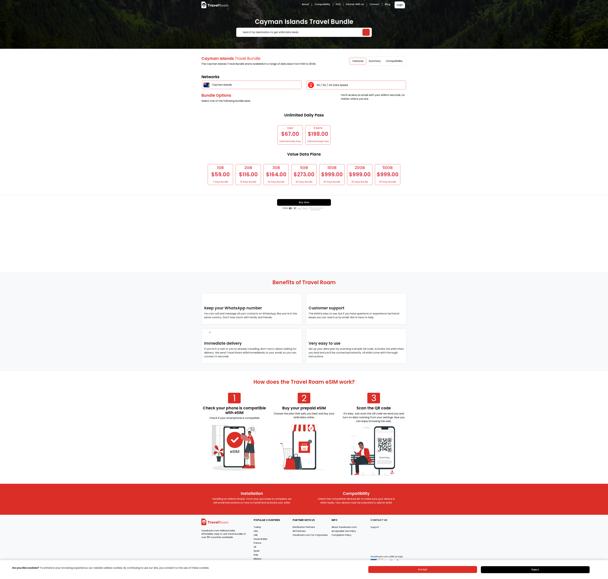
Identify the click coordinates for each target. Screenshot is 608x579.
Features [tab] (358, 61)
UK (255, 546)
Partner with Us (355, 4)
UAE (256, 535)
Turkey (257, 527)
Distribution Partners (304, 527)
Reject (535, 569)
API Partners (299, 531)
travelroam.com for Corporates (310, 535)
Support (374, 527)
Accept (422, 569)
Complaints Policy (341, 535)
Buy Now (304, 202)
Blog (387, 4)
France (257, 543)
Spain (257, 550)
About (305, 4)
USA (256, 531)
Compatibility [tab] (394, 61)
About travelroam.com (344, 527)
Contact (374, 4)
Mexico (257, 558)
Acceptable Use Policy (344, 531)
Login (400, 5)
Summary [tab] (375, 61)
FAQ (338, 4)
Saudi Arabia (260, 539)
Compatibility (322, 4)
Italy (256, 554)
